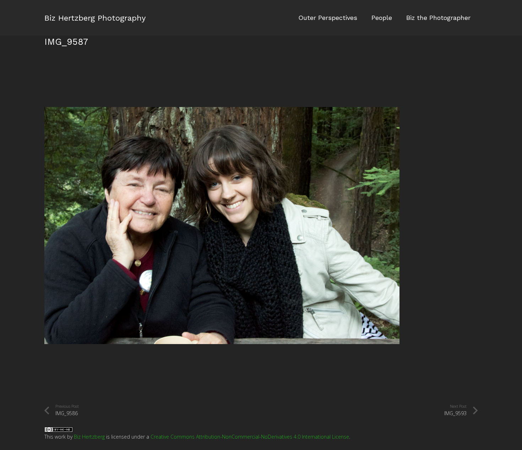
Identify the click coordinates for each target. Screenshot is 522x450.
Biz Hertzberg (89, 436)
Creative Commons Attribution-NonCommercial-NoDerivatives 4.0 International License (250, 436)
